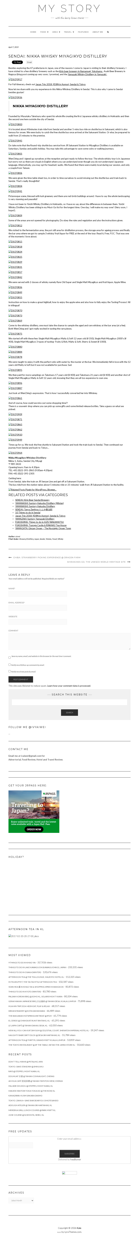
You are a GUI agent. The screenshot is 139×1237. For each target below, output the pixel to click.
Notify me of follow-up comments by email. (27, 665)
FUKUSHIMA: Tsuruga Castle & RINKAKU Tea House (40, 525)
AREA (55, 32)
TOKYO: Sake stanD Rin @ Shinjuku (26, 1066)
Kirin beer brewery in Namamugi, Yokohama (81, 71)
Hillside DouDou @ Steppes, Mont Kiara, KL (30, 1086)
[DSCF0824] (15, 251)
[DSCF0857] (15, 272)
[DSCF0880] (15, 346)
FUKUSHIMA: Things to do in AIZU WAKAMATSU (39, 522)
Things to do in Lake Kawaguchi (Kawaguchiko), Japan (37, 967)
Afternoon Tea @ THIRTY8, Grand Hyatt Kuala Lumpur (36, 1040)
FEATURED (83, 32)
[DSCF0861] (15, 397)
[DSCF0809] (15, 215)
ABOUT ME (98, 32)
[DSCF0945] (15, 140)
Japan (36, 539)
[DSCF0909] (15, 414)
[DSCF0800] (15, 124)
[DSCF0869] (15, 320)
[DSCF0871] (15, 419)
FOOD (43, 32)
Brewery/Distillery (26, 539)
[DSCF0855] (15, 297)
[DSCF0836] (15, 287)
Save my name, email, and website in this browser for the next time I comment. (41, 656)
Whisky (60, 539)
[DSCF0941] (15, 191)
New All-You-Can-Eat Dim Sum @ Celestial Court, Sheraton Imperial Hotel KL (48, 1030)
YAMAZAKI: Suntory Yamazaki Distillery (34, 518)
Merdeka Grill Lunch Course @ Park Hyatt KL (32, 1110)
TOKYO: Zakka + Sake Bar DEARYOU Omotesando (33, 1100)
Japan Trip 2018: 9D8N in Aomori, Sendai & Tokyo (60, 84)
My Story (70, 8)
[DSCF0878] (15, 356)
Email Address (16, 602)
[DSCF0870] (15, 310)
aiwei (18, 536)
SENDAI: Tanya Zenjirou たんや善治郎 (33, 509)
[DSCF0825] (15, 256)
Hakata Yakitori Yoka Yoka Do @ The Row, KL (31, 1091)
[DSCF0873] (15, 315)
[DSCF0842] (15, 277)
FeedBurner (75, 1159)
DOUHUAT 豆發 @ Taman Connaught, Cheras (31, 1076)
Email (29, 62)
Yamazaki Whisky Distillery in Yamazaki (87, 74)
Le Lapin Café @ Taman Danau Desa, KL (27, 1025)
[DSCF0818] (15, 246)
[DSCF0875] (15, 333)
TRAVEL (68, 32)
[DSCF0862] (15, 429)
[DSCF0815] (15, 241)
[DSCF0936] (15, 97)
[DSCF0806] (15, 173)
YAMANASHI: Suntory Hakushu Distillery (35, 506)
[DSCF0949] (15, 439)
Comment (13, 630)
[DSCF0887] (15, 388)
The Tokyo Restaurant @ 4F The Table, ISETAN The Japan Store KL (41, 1045)
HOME (33, 32)
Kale (79, 1228)
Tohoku (49, 539)
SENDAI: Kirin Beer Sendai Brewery (32, 500)
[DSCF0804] (15, 186)
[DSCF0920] (15, 434)
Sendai (42, 539)
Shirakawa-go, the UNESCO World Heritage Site (96, 562)
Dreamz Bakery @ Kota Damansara (26, 1011)
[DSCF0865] (15, 424)
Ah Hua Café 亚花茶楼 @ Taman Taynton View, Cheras (35, 1081)
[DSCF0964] (15, 452)
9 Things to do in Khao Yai (22, 962)
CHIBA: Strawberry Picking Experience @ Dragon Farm (47, 557)
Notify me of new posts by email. (23, 672)
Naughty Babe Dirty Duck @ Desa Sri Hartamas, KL (34, 1035)
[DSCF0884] (15, 351)
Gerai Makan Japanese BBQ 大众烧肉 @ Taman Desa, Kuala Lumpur (42, 1001)
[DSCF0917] (15, 79)
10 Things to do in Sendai (27, 512)
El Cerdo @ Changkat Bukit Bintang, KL (29, 1020)
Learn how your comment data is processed (68, 685)
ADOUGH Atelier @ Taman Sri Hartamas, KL (30, 1105)
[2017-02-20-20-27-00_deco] (23, 936)
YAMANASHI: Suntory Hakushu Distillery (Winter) (39, 503)
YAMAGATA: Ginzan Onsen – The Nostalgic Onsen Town (43, 528)
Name (11, 588)
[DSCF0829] (15, 261)
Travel (54, 539)
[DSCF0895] (15, 370)
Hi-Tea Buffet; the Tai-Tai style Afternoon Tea (32, 982)
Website (12, 616)
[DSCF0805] (15, 153)
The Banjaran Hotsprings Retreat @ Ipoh (30, 1016)
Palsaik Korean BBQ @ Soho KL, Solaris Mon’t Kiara (35, 996)
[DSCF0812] (15, 225)
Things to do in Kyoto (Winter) (24, 991)
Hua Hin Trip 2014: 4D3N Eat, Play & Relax (29, 1006)
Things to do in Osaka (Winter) (24, 972)
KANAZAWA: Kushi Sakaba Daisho (25, 1095)
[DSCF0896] (15, 383)
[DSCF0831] (15, 267)
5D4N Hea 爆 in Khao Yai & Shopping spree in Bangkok (36, 987)
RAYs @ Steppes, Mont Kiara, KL (24, 1071)
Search (69, 712)
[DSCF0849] (15, 292)
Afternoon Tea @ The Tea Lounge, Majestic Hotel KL (36, 977)
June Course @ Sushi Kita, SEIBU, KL (26, 1115)
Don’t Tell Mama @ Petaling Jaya (25, 1061)
